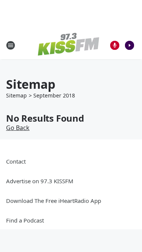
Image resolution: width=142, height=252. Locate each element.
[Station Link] (68, 45)
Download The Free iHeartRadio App (53, 200)
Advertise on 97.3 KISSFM (39, 181)
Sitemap (16, 95)
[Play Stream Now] (129, 45)
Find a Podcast (25, 220)
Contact (16, 161)
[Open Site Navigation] (10, 45)
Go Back (18, 128)
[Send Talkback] (114, 45)
